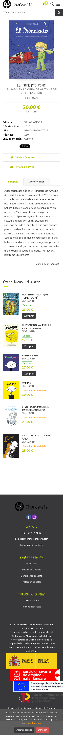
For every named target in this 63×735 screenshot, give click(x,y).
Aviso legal (31, 563)
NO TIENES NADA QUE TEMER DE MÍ (35, 296)
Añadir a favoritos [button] (24, 157)
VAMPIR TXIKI (30, 355)
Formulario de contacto (31, 545)
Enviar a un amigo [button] (24, 167)
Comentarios (37, 181)
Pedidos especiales (31, 606)
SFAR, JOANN (31, 98)
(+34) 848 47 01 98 (31, 532)
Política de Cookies (31, 569)
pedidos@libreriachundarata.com (31, 538)
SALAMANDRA (33, 122)
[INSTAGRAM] (34, 516)
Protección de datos (31, 582)
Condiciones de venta (31, 575)
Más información (34, 723)
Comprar (29, 316)
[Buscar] (59, 12)
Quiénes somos (31, 600)
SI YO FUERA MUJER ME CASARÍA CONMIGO (35, 408)
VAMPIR (26, 383)
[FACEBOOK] (28, 516)
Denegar (42, 729)
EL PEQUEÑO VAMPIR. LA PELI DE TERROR (36, 327)
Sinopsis (13, 181)
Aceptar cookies (24, 729)
